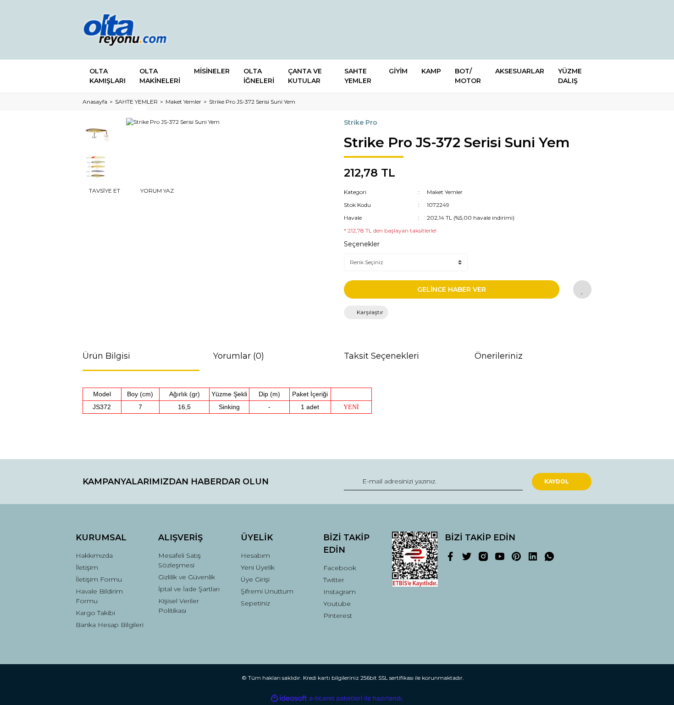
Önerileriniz (499, 356)
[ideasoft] (289, 698)
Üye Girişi (255, 579)
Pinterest (337, 615)
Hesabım (255, 555)
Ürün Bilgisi (106, 356)
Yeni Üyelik (258, 567)
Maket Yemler (445, 192)
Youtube (337, 604)
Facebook (339, 568)
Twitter (333, 580)
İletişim (87, 567)
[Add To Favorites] (582, 289)
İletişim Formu (99, 579)
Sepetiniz (255, 603)
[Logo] (134, 29)
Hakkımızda (94, 555)
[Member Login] (533, 30)
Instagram (339, 592)
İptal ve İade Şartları (189, 589)
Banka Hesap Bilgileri (110, 625)
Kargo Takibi (95, 613)
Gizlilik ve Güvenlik (186, 577)
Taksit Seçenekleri (381, 356)
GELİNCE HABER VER (451, 289)
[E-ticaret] (336, 698)
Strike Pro (360, 122)
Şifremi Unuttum (267, 591)
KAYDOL (556, 481)
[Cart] (580, 30)
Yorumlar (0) (238, 356)
